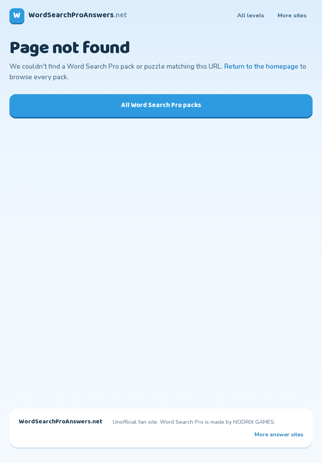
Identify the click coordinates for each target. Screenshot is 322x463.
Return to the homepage (261, 66)
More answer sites (278, 434)
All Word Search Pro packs (161, 105)
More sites (292, 15)
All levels (250, 15)
